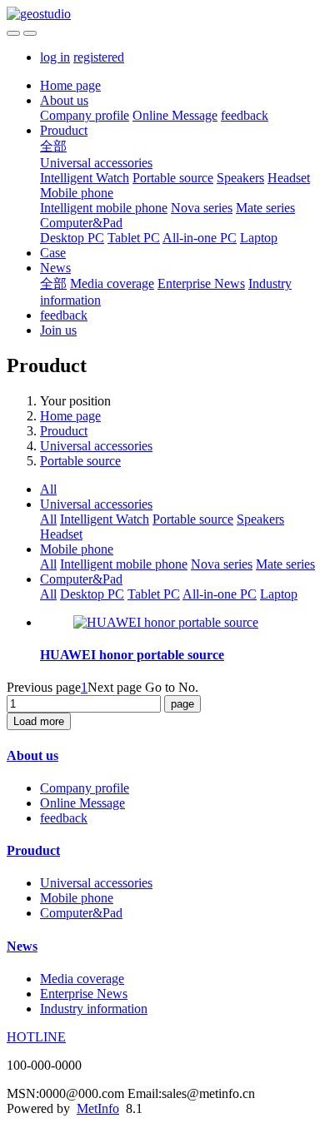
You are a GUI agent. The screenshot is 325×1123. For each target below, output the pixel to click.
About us (64, 100)
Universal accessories (96, 163)
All (48, 489)
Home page (70, 85)
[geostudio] (162, 14)
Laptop (259, 238)
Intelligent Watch (84, 178)
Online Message (175, 115)
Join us (58, 330)
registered (98, 57)
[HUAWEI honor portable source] (165, 622)
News (55, 268)
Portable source (172, 178)
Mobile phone (76, 193)
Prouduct (64, 130)
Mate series (265, 208)
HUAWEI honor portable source (132, 655)
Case (53, 253)
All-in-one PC (199, 238)
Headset (289, 178)
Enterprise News (201, 283)
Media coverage (112, 283)
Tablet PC (134, 238)
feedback (244, 115)
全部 (53, 146)
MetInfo (98, 1108)
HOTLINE (36, 1037)
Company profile (84, 115)
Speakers (240, 178)
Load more (38, 721)
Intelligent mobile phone (104, 208)
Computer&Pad (81, 223)
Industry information (94, 1008)
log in (55, 57)
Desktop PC (72, 238)
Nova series (201, 208)
